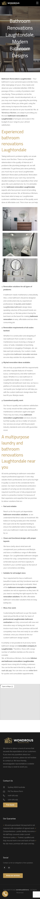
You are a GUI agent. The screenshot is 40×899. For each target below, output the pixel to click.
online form (33, 670)
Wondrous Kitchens (9, 113)
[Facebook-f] (4, 867)
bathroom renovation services (25, 354)
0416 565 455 (7, 670)
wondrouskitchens (22, 890)
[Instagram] (8, 867)
